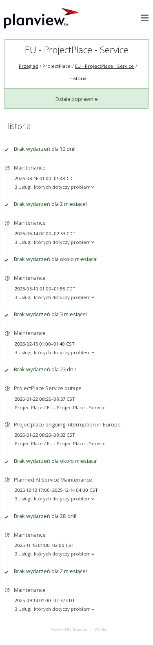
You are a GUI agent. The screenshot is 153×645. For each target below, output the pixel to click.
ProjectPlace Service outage (48, 388)
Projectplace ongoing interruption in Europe (67, 424)
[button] (145, 18)
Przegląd (28, 66)
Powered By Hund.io (69, 629)
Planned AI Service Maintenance (53, 479)
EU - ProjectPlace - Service (77, 49)
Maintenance (30, 167)
